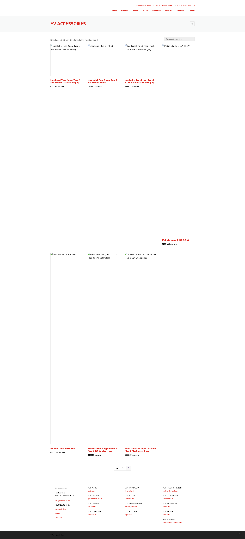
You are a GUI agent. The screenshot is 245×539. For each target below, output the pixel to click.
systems (128, 515)
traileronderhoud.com (170, 491)
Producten (156, 10)
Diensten (168, 10)
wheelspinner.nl (131, 507)
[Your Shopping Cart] (192, 24)
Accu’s (145, 10)
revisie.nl (166, 515)
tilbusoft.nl (92, 507)
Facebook (58, 518)
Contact (192, 10)
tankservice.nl (168, 499)
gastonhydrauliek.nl (95, 499)
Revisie (135, 10)
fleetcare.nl (92, 515)
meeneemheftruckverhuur (172, 522)
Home (114, 10)
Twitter (57, 513)
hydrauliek (166, 507)
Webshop (180, 10)
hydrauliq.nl (129, 491)
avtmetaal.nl (129, 499)
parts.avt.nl (92, 491)
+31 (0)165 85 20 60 (62, 501)
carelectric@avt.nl (61, 509)
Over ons (124, 10)
